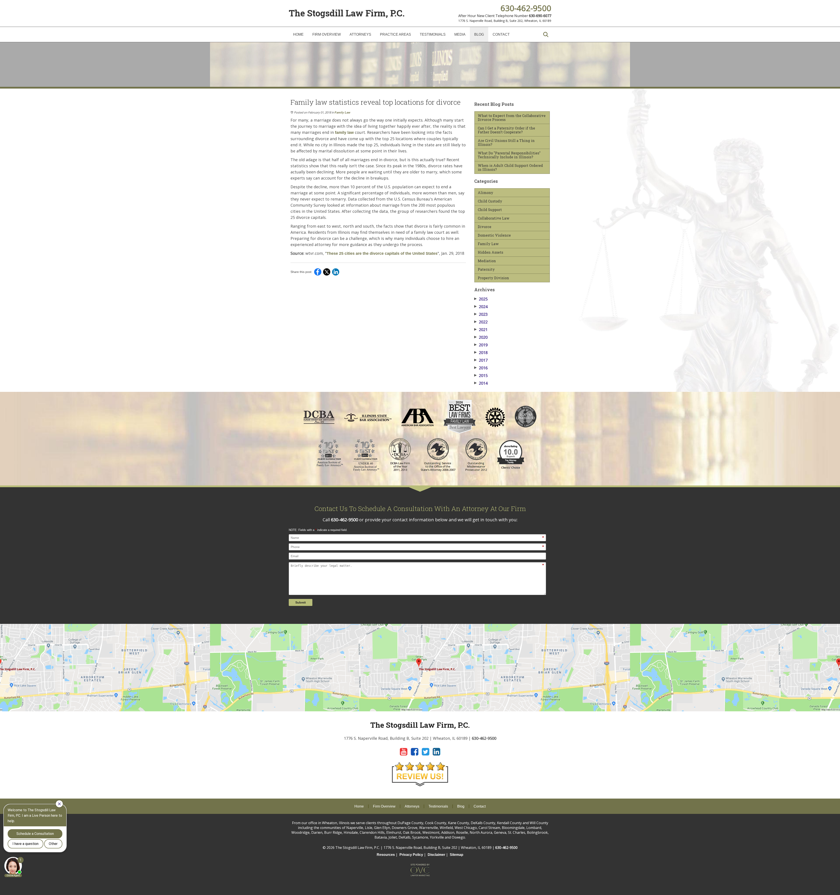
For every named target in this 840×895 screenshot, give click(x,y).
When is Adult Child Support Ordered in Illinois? (510, 167)
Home (298, 34)
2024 (481, 306)
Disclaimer (436, 855)
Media (460, 34)
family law (344, 132)
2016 (481, 368)
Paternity (486, 269)
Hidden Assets (490, 252)
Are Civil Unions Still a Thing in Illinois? (506, 143)
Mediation (487, 261)
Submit (300, 602)
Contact (501, 34)
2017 (481, 360)
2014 (481, 383)
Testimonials (433, 34)
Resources (386, 855)
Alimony (485, 193)
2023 (481, 314)
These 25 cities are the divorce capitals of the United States (382, 253)
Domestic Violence (494, 235)
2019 (481, 345)
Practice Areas (395, 34)
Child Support (490, 210)
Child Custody (490, 201)
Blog (479, 34)
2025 (481, 299)
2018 (481, 352)
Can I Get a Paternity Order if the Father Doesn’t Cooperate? (506, 130)
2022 (481, 322)
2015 (481, 375)
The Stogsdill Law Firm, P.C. (347, 13)
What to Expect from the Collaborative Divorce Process (512, 118)
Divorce (484, 227)
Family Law (342, 112)
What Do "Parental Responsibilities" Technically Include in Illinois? (509, 155)
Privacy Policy (411, 855)
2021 (481, 329)
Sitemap (456, 855)
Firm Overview (326, 34)
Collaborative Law (493, 218)
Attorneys (360, 34)
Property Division (493, 278)
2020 (481, 337)
